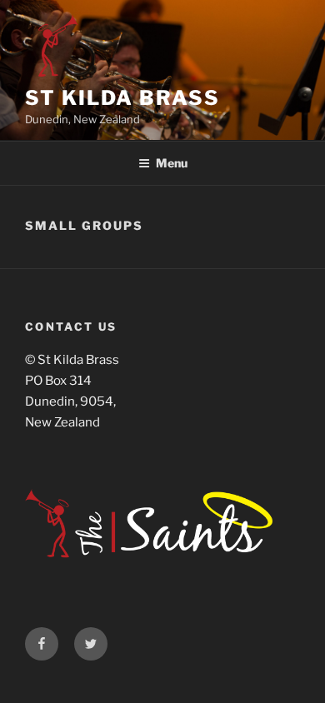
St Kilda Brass (122, 98)
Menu (172, 163)
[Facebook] (41, 644)
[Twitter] (91, 644)
